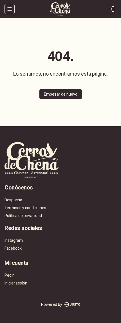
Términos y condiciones (25, 207)
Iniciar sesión (16, 283)
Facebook (13, 248)
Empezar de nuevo (60, 94)
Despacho (13, 200)
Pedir (9, 275)
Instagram (14, 240)
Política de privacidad (23, 215)
